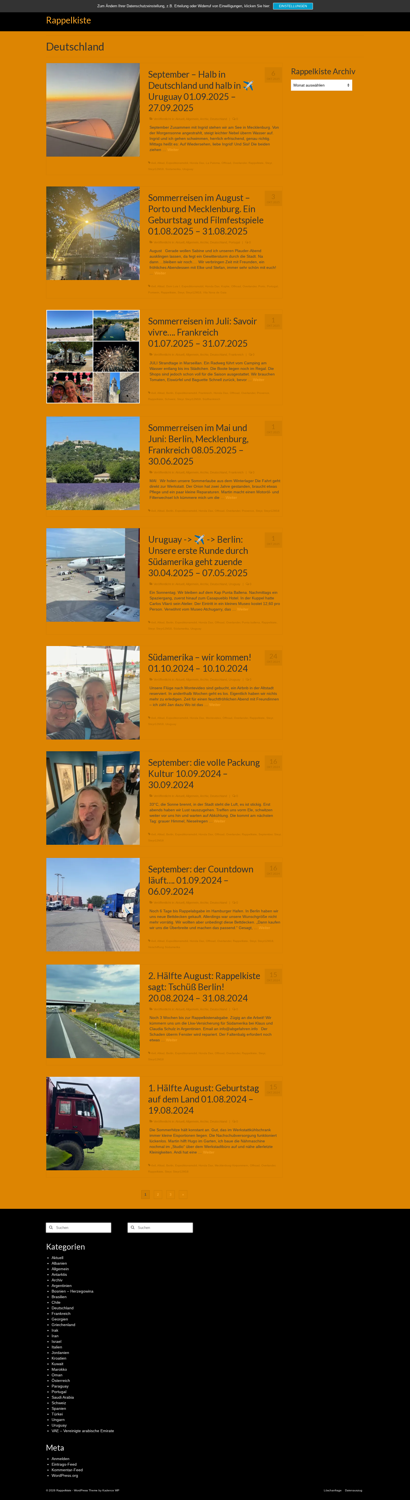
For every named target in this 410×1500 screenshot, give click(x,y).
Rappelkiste (68, 20)
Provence (263, 392)
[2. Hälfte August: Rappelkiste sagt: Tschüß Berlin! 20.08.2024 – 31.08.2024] (93, 1011)
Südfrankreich (211, 399)
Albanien (59, 1263)
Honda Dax (197, 162)
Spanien (59, 1408)
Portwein (153, 292)
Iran (55, 1336)
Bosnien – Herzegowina (72, 1291)
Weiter (173, 149)
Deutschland (218, 119)
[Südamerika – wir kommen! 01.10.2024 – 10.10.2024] (93, 692)
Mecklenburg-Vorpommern (231, 1165)
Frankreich (236, 354)
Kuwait (57, 1364)
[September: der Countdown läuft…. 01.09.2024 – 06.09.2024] (93, 904)
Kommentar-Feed (67, 1470)
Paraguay (60, 1386)
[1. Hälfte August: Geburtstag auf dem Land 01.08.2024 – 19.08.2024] (93, 1123)
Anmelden (60, 1458)
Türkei (57, 1414)
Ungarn (58, 1419)
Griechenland (63, 1324)
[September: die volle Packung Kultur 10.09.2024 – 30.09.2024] (93, 797)
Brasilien (59, 1297)
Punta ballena (251, 622)
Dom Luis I (173, 286)
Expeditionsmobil (177, 162)
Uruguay (187, 169)
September (265, 834)
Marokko (59, 1369)
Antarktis (59, 1274)
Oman (57, 1375)
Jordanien (60, 1352)
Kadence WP (110, 1490)
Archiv (204, 119)
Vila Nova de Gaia (214, 292)
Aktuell (179, 119)
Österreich (61, 1380)
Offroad (226, 162)
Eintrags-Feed (64, 1464)
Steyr (268, 162)
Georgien (60, 1319)
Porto (261, 286)
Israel (56, 1341)
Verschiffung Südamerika (164, 947)
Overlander (240, 162)
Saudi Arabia (63, 1397)
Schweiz (170, 399)
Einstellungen (293, 6)
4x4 (153, 162)
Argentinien (62, 1285)
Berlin (169, 392)
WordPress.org (65, 1475)
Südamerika (173, 169)
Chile (56, 1302)
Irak (55, 1330)
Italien (57, 1347)
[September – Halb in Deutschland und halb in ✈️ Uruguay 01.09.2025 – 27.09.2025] (93, 109)
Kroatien (59, 1358)
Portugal (234, 242)
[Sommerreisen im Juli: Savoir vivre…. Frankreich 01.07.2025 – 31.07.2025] (93, 356)
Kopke (225, 286)
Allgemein (192, 119)
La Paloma (213, 162)
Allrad (161, 162)
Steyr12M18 (156, 169)
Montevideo (213, 717)
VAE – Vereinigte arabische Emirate (83, 1431)
